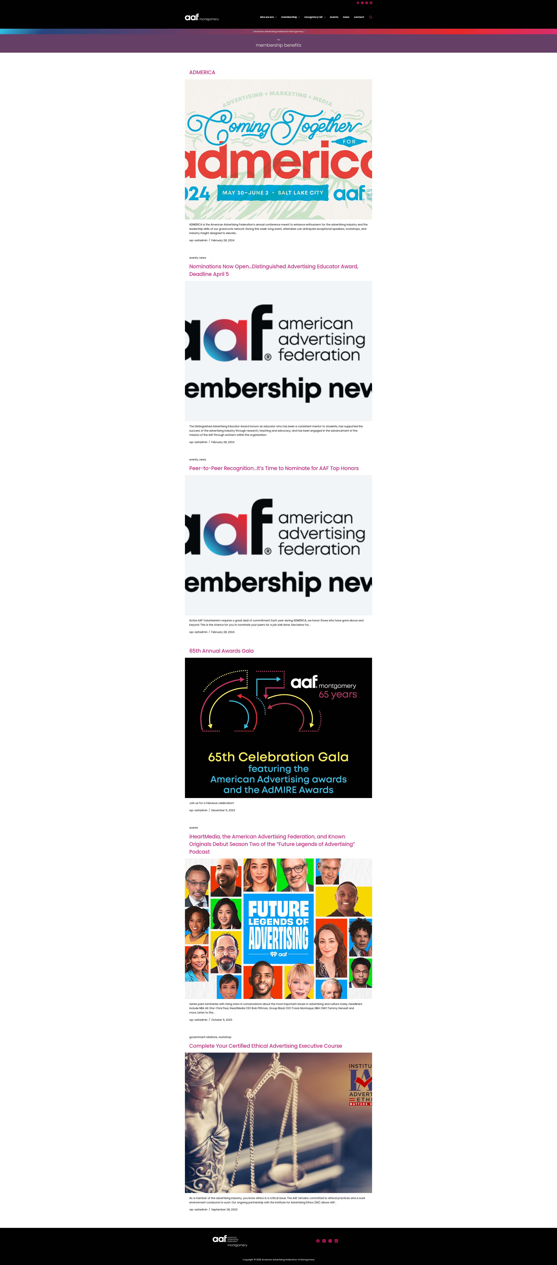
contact (359, 17)
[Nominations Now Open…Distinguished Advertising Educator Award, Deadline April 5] (278, 351)
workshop (225, 1037)
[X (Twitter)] (362, 3)
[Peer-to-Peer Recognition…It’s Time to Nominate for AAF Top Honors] (278, 545)
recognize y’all (313, 17)
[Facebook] (358, 3)
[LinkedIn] (371, 3)
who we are (267, 17)
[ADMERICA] (278, 149)
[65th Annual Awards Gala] (278, 728)
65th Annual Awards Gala (221, 650)
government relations (203, 1037)
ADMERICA (202, 72)
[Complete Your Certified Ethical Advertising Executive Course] (278, 1123)
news (346, 17)
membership (289, 17)
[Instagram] (367, 3)
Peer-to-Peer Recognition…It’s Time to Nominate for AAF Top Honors (274, 468)
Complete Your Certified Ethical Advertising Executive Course (265, 1045)
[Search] (370, 17)
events (334, 17)
